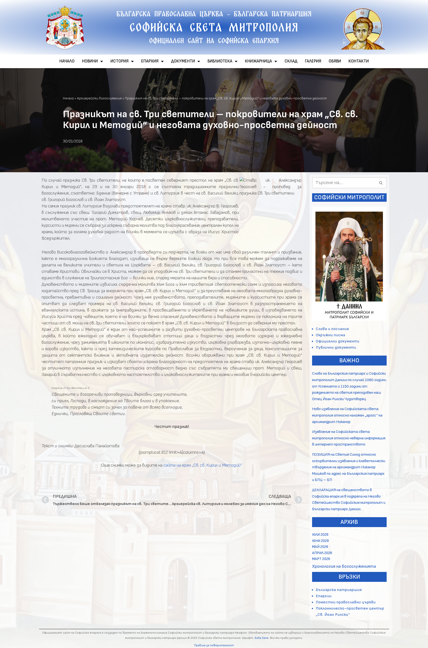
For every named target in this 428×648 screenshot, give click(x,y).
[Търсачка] (381, 182)
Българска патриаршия (339, 590)
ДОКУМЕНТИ (183, 61)
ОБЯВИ (335, 61)
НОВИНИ (90, 61)
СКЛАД (291, 61)
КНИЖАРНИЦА (258, 61)
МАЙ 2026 (320, 546)
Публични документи (336, 347)
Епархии (324, 596)
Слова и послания (332, 329)
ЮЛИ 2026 (320, 534)
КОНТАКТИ (358, 61)
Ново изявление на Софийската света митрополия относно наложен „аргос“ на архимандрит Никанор (347, 415)
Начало (68, 98)
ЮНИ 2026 (320, 540)
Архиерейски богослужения (99, 98)
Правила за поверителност (214, 645)
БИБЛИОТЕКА (220, 61)
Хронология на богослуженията (344, 566)
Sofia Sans (261, 638)
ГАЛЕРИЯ (313, 61)
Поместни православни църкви (346, 602)
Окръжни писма (330, 335)
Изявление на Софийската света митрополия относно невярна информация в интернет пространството (348, 438)
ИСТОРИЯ (119, 61)
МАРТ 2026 (321, 559)
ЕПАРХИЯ (150, 61)
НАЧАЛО (67, 61)
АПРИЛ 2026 (322, 553)
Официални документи (337, 341)
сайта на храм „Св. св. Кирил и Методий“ (202, 465)
